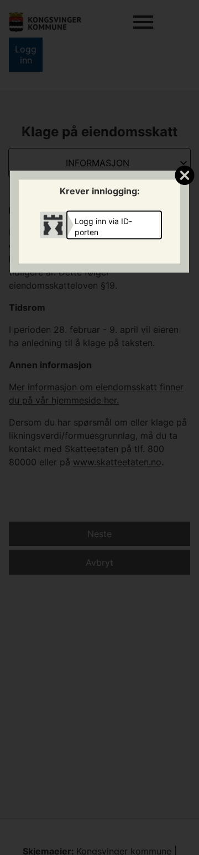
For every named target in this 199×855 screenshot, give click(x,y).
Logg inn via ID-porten (103, 226)
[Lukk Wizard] (184, 174)
